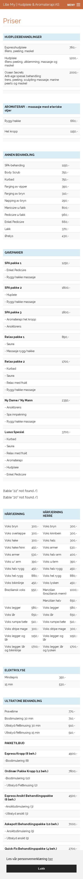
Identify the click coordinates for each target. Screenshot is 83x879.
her (50, 859)
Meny (71, 5)
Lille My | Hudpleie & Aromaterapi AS (31, 4)
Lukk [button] (41, 868)
